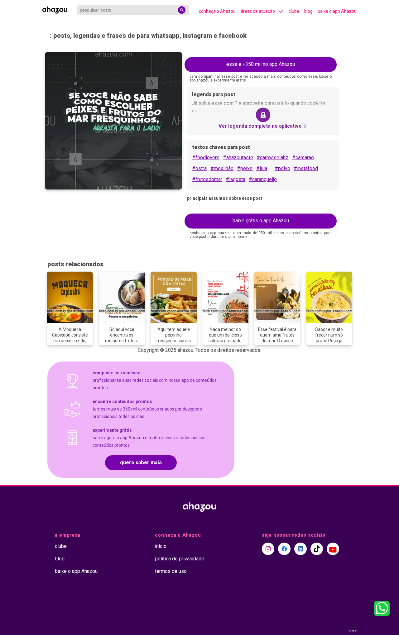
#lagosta (235, 179)
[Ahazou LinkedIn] (300, 549)
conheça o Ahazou (217, 11)
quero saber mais (141, 462)
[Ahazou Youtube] (333, 549)
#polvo (282, 168)
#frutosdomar (207, 179)
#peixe (244, 168)
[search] (181, 10)
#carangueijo (263, 179)
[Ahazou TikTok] (316, 549)
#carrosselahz (272, 157)
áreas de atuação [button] (258, 11)
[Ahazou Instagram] (268, 549)
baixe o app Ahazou (337, 11)
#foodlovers (205, 157)
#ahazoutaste (238, 157)
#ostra (199, 168)
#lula (261, 168)
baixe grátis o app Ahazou (261, 221)
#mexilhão (221, 168)
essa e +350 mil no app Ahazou (260, 64)
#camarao (303, 157)
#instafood (306, 168)
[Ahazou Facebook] (284, 549)
